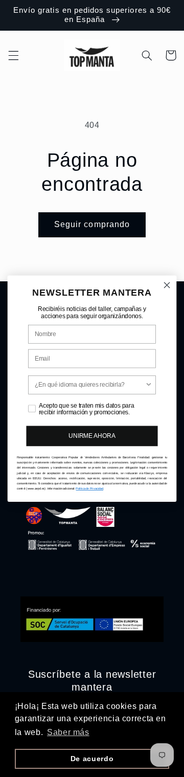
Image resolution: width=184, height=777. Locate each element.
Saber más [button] (68, 732)
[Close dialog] (167, 285)
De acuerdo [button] (92, 758)
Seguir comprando (92, 224)
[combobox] (90, 385)
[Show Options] (149, 385)
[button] (13, 55)
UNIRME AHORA (92, 436)
